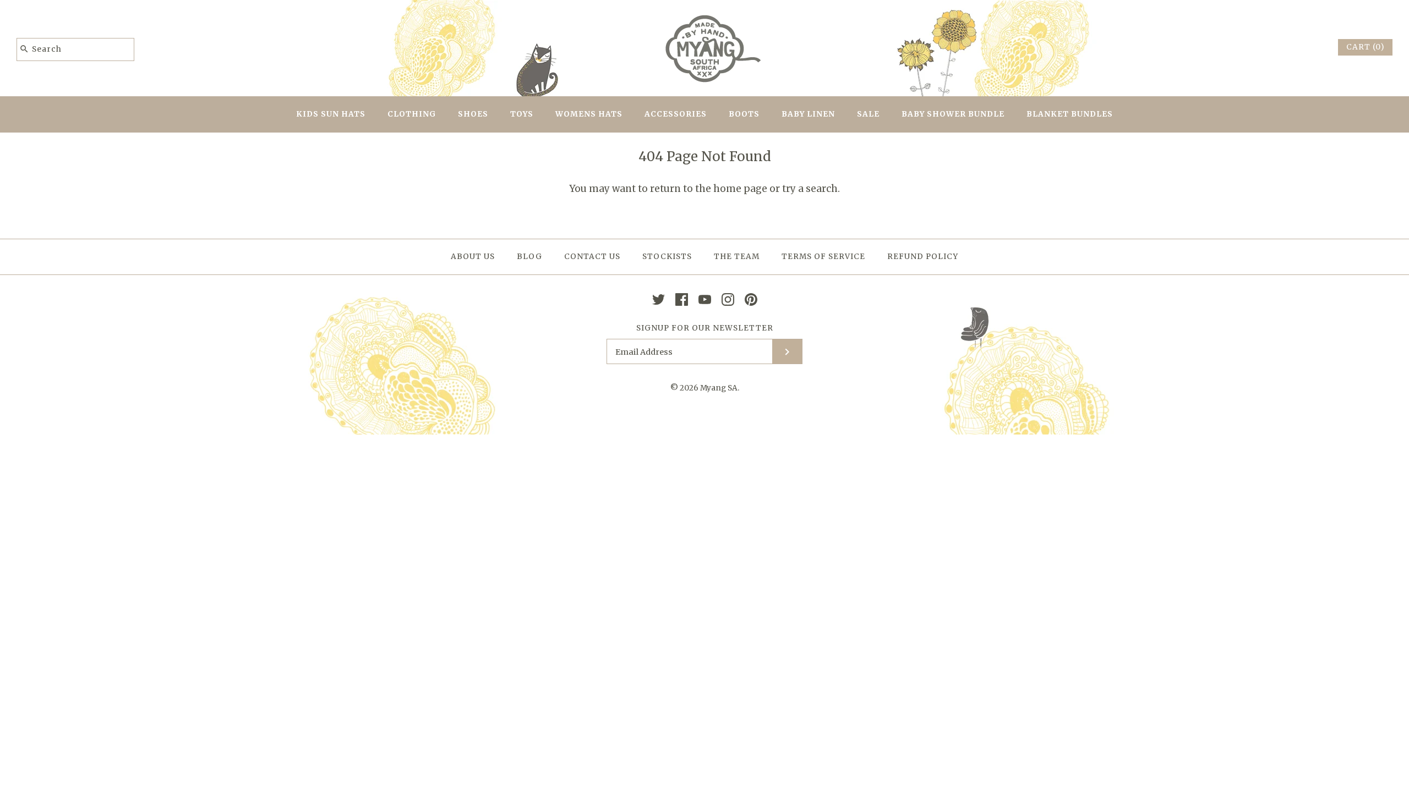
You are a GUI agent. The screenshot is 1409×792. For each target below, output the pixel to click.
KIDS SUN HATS (330, 114)
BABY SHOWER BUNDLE (953, 114)
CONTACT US (592, 256)
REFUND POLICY (922, 256)
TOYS (521, 114)
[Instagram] (728, 299)
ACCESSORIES (676, 114)
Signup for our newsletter (704, 328)
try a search (810, 189)
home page (740, 189)
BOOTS (744, 114)
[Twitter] (658, 299)
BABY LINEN (808, 114)
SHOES (473, 114)
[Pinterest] (751, 299)
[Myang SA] (704, 18)
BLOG (529, 256)
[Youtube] (704, 299)
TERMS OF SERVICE (823, 256)
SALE (868, 114)
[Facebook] (681, 299)
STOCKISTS (667, 256)
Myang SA (719, 388)
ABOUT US (473, 256)
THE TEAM (737, 256)
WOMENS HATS (588, 114)
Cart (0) (1365, 47)
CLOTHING (411, 114)
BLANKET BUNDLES (1069, 114)
